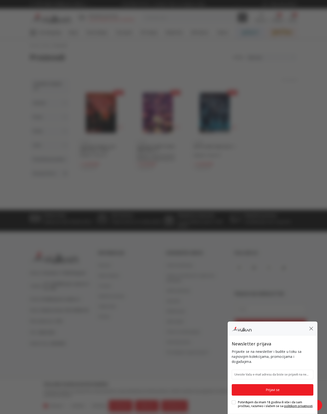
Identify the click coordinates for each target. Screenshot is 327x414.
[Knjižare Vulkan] (242, 328)
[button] (311, 328)
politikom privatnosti (298, 406)
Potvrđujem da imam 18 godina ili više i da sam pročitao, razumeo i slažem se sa (275, 404)
